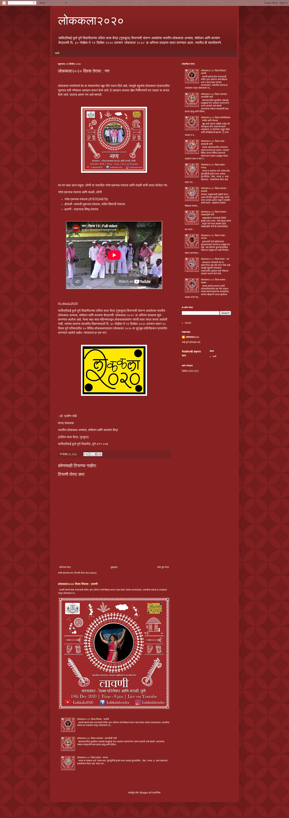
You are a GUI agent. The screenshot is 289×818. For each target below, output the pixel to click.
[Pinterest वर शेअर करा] (100, 454)
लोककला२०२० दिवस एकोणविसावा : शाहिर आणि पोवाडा (215, 119)
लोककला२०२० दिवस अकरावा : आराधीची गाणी (97, 738)
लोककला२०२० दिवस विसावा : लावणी (78, 583)
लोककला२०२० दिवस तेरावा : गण (215, 259)
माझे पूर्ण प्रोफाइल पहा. (191, 342)
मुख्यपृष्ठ (114, 567)
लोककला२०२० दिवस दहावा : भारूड (92, 757)
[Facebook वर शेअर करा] (96, 454)
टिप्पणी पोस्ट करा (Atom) (85, 573)
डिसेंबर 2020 (188, 371)
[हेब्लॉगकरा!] (89, 454)
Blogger (144, 792)
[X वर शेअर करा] (93, 454)
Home (188, 323)
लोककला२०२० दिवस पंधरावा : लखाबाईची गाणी (214, 213)
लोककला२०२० (91, 20)
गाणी (57, 53)
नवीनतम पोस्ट (65, 567)
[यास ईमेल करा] (85, 454)
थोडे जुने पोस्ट (163, 567)
